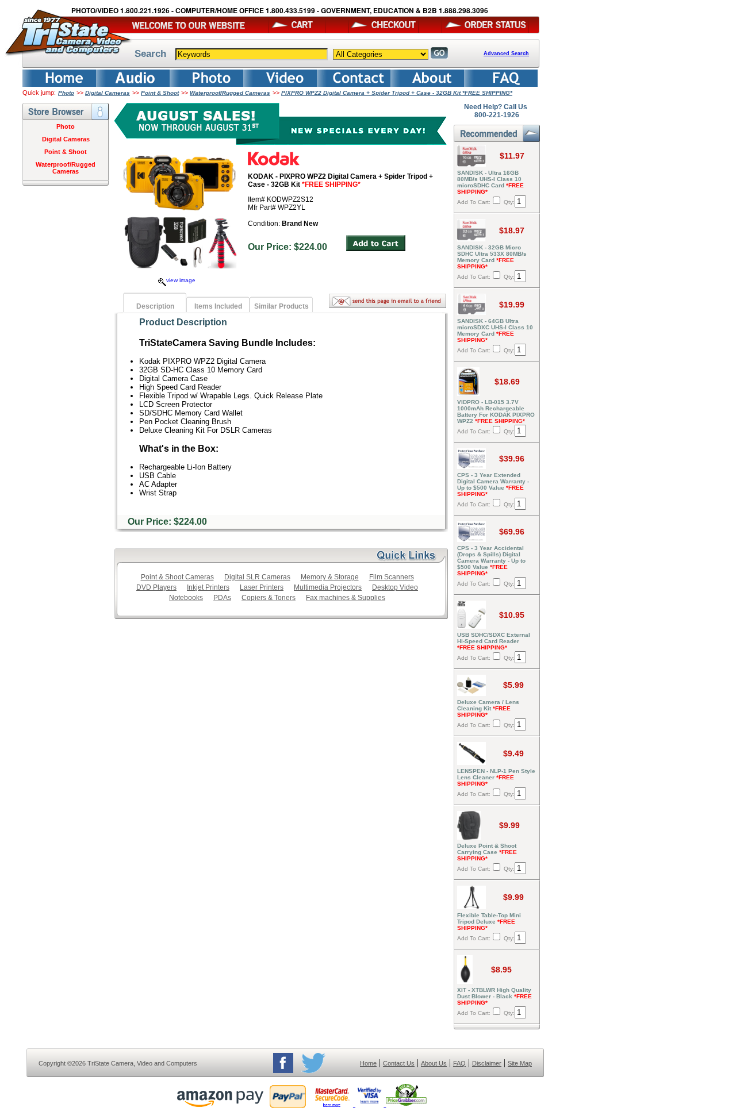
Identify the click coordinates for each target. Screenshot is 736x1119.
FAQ (459, 1063)
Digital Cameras (107, 93)
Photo (66, 93)
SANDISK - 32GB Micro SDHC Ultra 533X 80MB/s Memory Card (492, 257)
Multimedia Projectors (328, 587)
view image (180, 280)
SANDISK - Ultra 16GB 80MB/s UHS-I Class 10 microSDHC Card (490, 182)
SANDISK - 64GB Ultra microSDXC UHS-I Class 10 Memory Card (495, 330)
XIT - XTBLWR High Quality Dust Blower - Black (494, 996)
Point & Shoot (160, 93)
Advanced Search (506, 53)
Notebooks (186, 598)
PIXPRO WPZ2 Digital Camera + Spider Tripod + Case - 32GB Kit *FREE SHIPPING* (396, 93)
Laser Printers (261, 587)
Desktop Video (395, 587)
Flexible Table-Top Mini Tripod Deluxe (489, 921)
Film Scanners (391, 577)
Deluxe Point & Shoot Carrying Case (487, 852)
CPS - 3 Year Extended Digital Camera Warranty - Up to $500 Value (493, 484)
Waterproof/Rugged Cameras (230, 93)
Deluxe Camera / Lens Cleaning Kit (488, 708)
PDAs (222, 598)
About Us (434, 1063)
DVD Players (156, 587)
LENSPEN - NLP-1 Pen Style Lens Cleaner (496, 777)
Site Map (520, 1063)
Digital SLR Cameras (257, 577)
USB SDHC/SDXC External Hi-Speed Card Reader (493, 641)
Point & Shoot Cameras (177, 577)
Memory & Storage (330, 577)
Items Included (218, 306)
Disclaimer (486, 1063)
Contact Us (399, 1063)
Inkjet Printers (208, 587)
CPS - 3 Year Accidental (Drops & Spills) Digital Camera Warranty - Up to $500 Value (491, 560)
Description (155, 306)
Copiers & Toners (268, 598)
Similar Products (281, 306)
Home (368, 1063)
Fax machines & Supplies (345, 598)
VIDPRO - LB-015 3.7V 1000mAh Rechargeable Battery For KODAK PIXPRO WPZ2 (496, 411)
